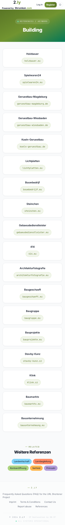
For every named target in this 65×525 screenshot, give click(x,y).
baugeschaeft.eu (32, 296)
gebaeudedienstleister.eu (32, 232)
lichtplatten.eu (32, 168)
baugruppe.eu (32, 318)
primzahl (50, 468)
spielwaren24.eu (32, 82)
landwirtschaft (21, 461)
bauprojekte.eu (32, 339)
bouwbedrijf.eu (32, 189)
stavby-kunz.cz (32, 361)
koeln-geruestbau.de (32, 146)
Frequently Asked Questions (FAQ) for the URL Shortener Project (32, 496)
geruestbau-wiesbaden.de (32, 125)
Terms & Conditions (30, 502)
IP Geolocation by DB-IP (42, 517)
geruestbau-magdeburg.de (32, 103)
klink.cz (32, 382)
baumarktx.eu (32, 403)
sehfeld (36, 468)
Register (50, 4)
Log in (39, 4)
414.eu (32, 253)
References (42, 506)
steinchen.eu (32, 210)
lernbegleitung (43, 461)
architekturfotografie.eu (32, 275)
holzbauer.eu (32, 60)
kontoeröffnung (18, 468)
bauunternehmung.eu (32, 425)
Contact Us (50, 502)
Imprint (12, 502)
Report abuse (25, 506)
